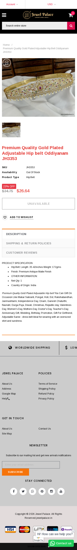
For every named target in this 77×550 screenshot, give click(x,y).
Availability (9, 172)
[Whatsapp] (32, 491)
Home (6, 45)
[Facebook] (13, 491)
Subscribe (15, 472)
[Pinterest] (42, 491)
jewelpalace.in (44, 518)
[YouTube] (61, 491)
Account (10, 4)
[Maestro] (53, 530)
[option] (38, 87)
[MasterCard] (39, 530)
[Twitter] (23, 491)
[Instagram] (51, 491)
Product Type (10, 177)
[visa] (11, 530)
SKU (4, 167)
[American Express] (66, 530)
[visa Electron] (25, 530)
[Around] (38, 539)
